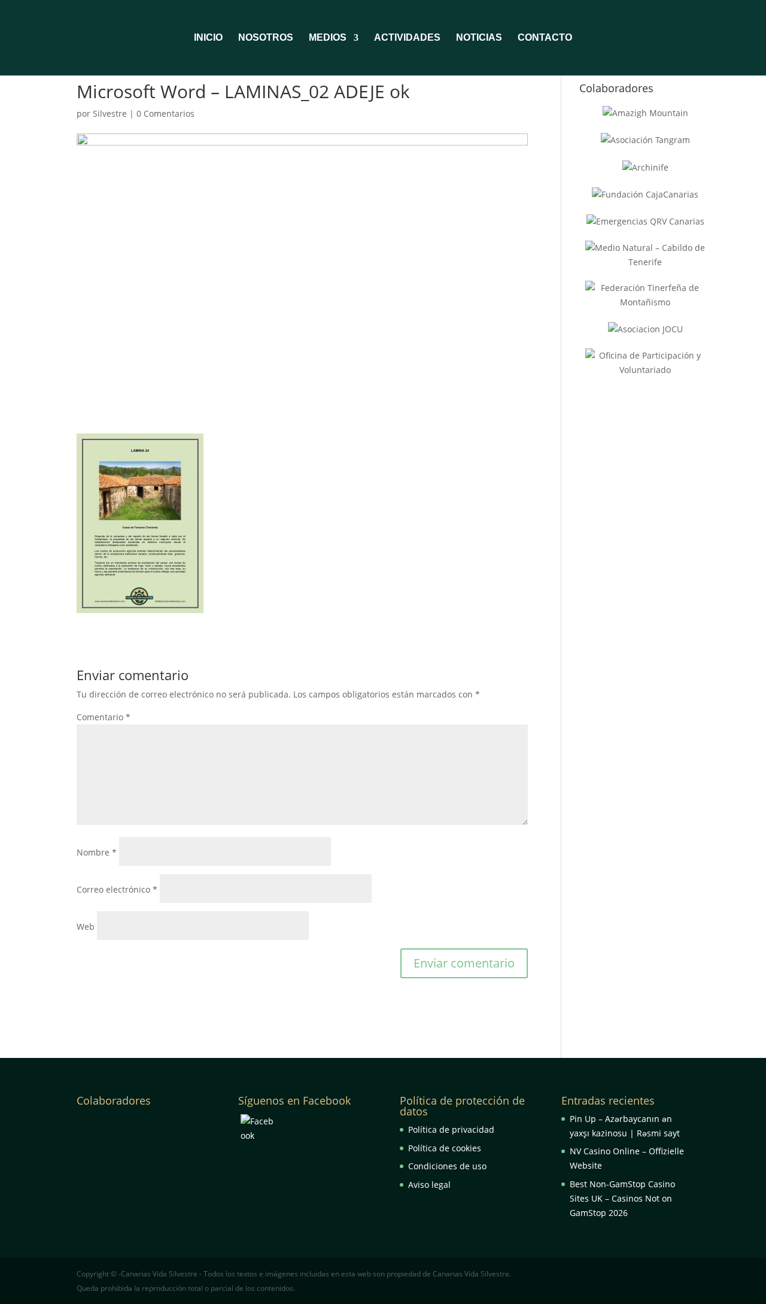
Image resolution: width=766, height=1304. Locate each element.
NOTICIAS (479, 38)
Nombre (97, 852)
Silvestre (110, 113)
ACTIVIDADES (407, 38)
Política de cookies (444, 1148)
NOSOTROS (265, 38)
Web (86, 926)
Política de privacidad (451, 1129)
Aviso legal (429, 1184)
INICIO (208, 38)
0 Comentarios (165, 113)
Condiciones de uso (447, 1166)
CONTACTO (545, 38)
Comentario (103, 717)
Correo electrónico (117, 889)
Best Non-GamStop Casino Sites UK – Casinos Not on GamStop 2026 (622, 1198)
